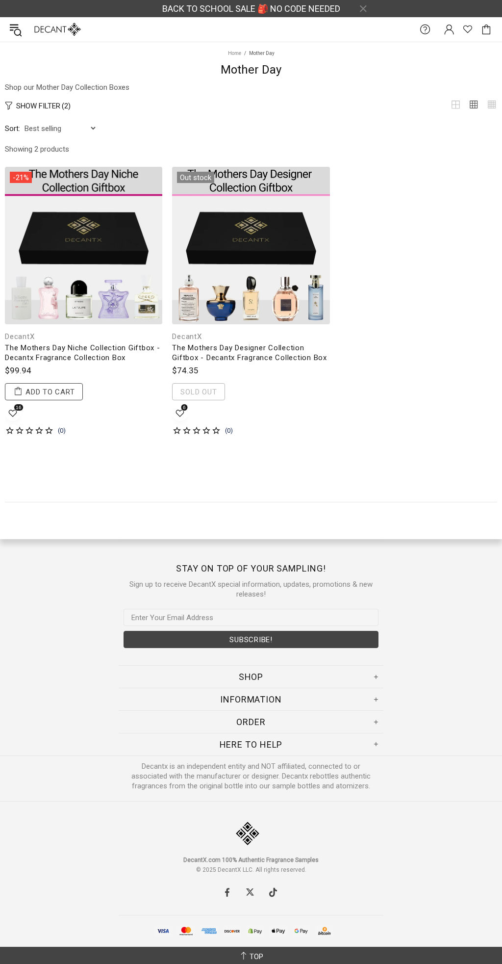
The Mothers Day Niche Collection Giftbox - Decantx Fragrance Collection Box (82, 352)
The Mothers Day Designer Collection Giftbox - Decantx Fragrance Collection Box (249, 352)
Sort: (12, 128)
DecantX (19, 336)
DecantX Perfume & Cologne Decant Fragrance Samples (38, 29)
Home (234, 53)
